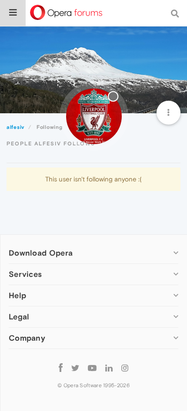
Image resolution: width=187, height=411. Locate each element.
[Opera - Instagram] (125, 367)
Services (25, 274)
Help (17, 295)
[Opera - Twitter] (75, 367)
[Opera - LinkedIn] (109, 367)
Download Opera (41, 252)
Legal (19, 316)
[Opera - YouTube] (92, 367)
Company (27, 337)
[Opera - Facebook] (60, 367)
